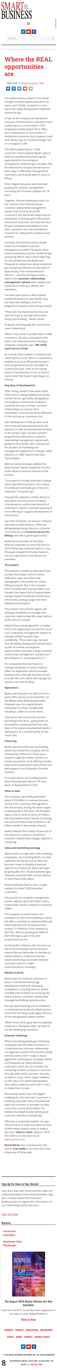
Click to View (28, 1319)
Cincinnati (9, 1231)
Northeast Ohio (12, 1241)
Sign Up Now (10, 1214)
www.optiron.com (15, 1139)
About (19, 1336)
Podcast (19, 1330)
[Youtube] (28, 31)
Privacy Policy (42, 1336)
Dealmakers (46, 1330)
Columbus (9, 1235)
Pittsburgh (9, 1245)
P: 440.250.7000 (35, 1364)
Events (10, 1336)
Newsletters (32, 1330)
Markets (8, 1330)
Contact (28, 1336)
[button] (28, 23)
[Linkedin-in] (23, 31)
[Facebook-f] (34, 31)
